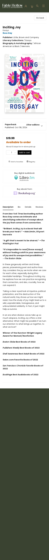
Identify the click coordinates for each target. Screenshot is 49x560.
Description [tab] (8, 207)
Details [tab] (28, 207)
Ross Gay (7, 33)
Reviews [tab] (39, 207)
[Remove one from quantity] (8, 152)
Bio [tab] (19, 207)
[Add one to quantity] (15, 152)
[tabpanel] (24, 297)
